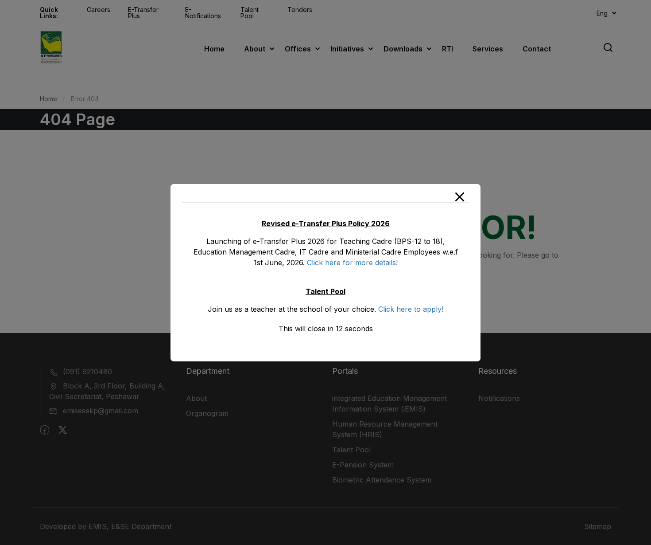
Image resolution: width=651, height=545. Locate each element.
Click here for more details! (352, 262)
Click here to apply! (410, 309)
